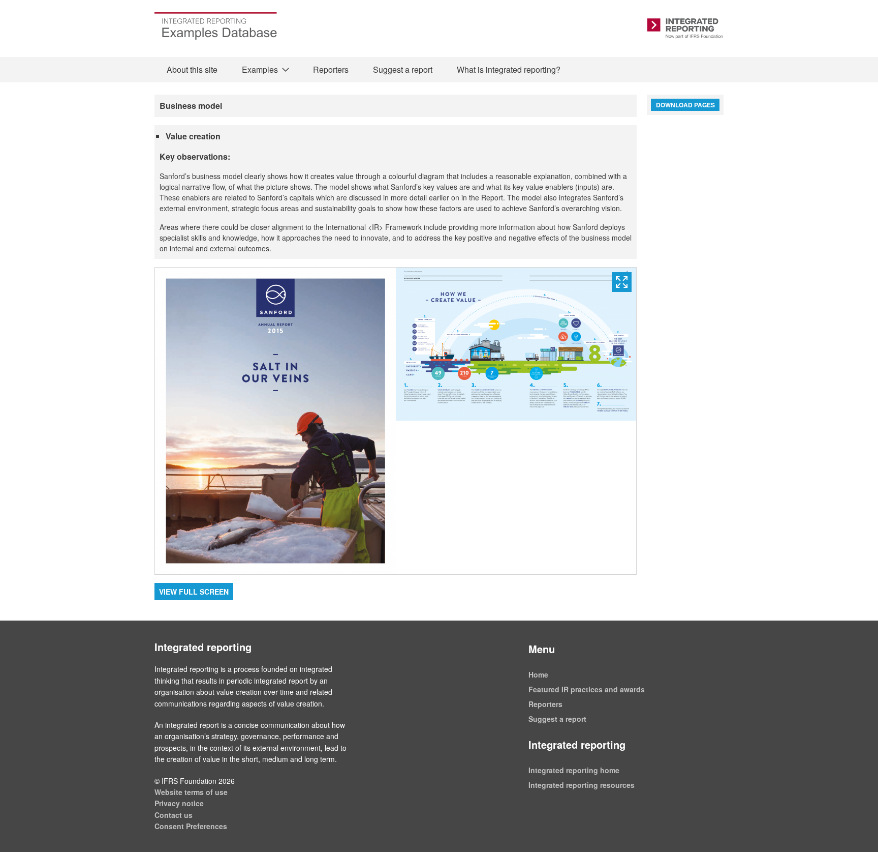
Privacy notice (179, 803)
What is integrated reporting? (508, 69)
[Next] (516, 421)
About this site (192, 69)
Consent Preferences (190, 826)
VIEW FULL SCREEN (194, 591)
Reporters (331, 69)
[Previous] (275, 421)
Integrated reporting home (573, 770)
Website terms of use (191, 792)
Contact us (173, 815)
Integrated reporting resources (581, 785)
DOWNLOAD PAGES (685, 104)
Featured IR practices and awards (586, 689)
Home (538, 674)
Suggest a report (402, 69)
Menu (541, 648)
